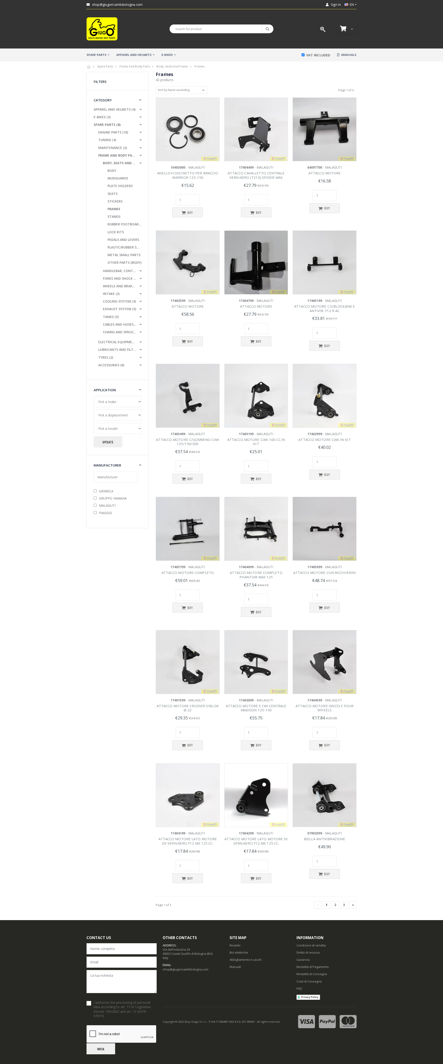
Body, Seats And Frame (172, 66)
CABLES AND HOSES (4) (120, 324)
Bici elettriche (239, 952)
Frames (200, 66)
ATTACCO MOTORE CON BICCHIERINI (324, 572)
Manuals (348, 55)
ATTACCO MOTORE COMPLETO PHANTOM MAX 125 (256, 574)
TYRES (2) (105, 357)
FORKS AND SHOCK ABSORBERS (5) (120, 278)
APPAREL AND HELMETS (134, 55)
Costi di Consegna (309, 981)
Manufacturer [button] (107, 465)
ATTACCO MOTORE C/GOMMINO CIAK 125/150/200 (187, 441)
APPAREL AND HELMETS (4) (114, 109)
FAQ (299, 988)
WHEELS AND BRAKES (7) (120, 286)
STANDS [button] (114, 216)
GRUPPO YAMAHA (113, 498)
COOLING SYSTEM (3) (119, 301)
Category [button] (103, 100)
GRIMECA (106, 491)
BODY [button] (112, 170)
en (352, 4)
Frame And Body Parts (135, 66)
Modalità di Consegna (311, 974)
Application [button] (105, 390)
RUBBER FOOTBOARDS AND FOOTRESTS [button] (125, 224)
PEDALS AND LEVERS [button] (123, 239)
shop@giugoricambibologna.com (117, 4)
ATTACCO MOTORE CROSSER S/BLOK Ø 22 (188, 707)
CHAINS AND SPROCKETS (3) (120, 332)
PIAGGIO (105, 513)
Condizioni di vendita (311, 945)
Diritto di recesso (308, 952)
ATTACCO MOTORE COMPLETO (188, 572)
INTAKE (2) (111, 293)
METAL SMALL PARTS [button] (124, 255)
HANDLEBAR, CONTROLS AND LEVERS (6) (120, 271)
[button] (346, 28)
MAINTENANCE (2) (112, 148)
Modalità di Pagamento (312, 967)
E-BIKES (167, 55)
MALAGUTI (107, 505)
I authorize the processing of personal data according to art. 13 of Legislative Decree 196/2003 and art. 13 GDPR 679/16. (122, 1009)
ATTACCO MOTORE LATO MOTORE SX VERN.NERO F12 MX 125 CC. (256, 841)
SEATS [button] (112, 193)
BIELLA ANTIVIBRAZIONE (324, 839)
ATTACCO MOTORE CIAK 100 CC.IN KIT (256, 441)
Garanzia (303, 960)
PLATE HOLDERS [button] (120, 186)
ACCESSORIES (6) (111, 365)
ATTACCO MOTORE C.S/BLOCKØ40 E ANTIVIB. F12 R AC (324, 308)
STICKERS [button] (115, 201)
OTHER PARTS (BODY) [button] (124, 262)
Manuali (235, 967)
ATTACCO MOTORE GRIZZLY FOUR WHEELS (324, 707)
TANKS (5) (111, 317)
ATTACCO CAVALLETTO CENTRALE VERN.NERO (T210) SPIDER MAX (256, 175)
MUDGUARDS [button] (118, 178)
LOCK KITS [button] (116, 232)
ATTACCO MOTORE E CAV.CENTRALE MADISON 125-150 (256, 707)
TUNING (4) (107, 140)
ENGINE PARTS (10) (113, 132)
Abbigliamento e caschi (246, 960)
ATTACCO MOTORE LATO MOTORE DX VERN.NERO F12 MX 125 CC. (188, 841)
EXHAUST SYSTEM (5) (119, 309)
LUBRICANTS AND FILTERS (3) (117, 349)
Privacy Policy (309, 997)
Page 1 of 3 (346, 90)
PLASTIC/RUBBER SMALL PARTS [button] (125, 247)
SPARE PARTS (96, 55)
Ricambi (235, 945)
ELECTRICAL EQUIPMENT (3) (117, 342)
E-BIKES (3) (102, 117)
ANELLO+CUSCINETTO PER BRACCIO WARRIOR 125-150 (187, 175)
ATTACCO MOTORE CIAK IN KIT (324, 439)
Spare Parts (105, 66)
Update (108, 442)
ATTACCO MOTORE (324, 173)
